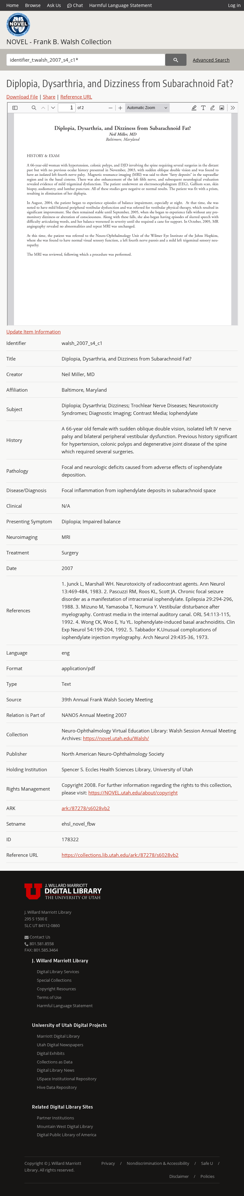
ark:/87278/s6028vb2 (86, 808)
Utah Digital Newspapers (60, 1045)
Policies (207, 1176)
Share (49, 96)
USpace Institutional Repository (67, 1079)
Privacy (108, 1163)
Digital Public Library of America (66, 1135)
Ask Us (54, 5)
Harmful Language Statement (120, 5)
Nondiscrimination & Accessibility (158, 1163)
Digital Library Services (58, 971)
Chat (77, 5)
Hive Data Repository (57, 1087)
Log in (234, 5)
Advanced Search (211, 60)
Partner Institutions (55, 1118)
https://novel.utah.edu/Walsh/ (116, 738)
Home (12, 5)
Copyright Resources (56, 989)
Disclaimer (179, 1176)
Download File (22, 96)
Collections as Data (54, 1062)
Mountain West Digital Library (65, 1126)
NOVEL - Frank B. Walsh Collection (59, 41)
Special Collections (54, 980)
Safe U (207, 1163)
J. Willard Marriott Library (47, 912)
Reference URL (76, 96)
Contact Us (39, 937)
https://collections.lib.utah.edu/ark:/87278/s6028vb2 (120, 855)
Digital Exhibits (50, 1053)
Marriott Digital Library (58, 1036)
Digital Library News (55, 1070)
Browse (33, 5)
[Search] (175, 60)
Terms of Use (49, 997)
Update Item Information (33, 331)
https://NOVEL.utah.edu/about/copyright (133, 792)
